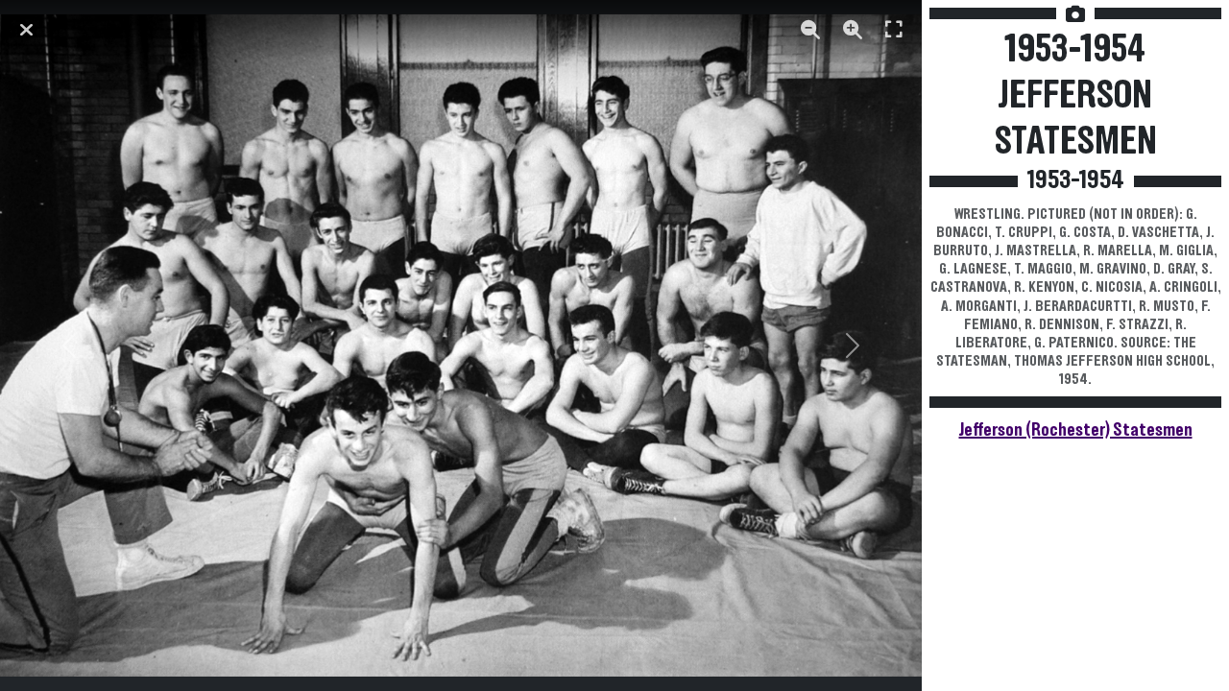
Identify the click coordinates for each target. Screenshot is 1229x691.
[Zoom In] (852, 30)
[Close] (26, 30)
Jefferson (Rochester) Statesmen (1076, 430)
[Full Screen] (893, 30)
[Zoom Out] (810, 30)
